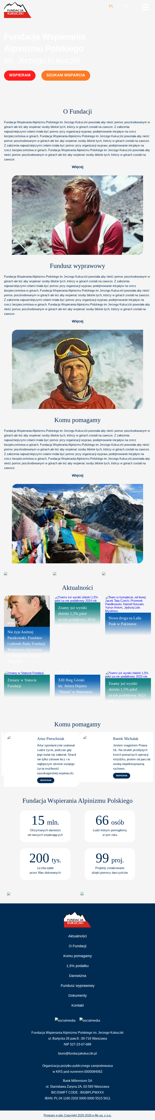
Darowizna (77, 976)
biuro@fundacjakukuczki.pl (77, 1053)
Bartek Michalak (58, 738)
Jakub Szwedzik (133, 738)
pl (111, 6)
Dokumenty (77, 996)
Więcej (77, 167)
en (125, 6)
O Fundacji (77, 946)
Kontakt (77, 1005)
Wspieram (19, 75)
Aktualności (77, 936)
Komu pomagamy (77, 956)
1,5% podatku (77, 966)
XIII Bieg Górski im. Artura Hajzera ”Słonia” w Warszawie (75, 686)
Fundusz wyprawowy (77, 986)
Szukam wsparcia (65, 75)
